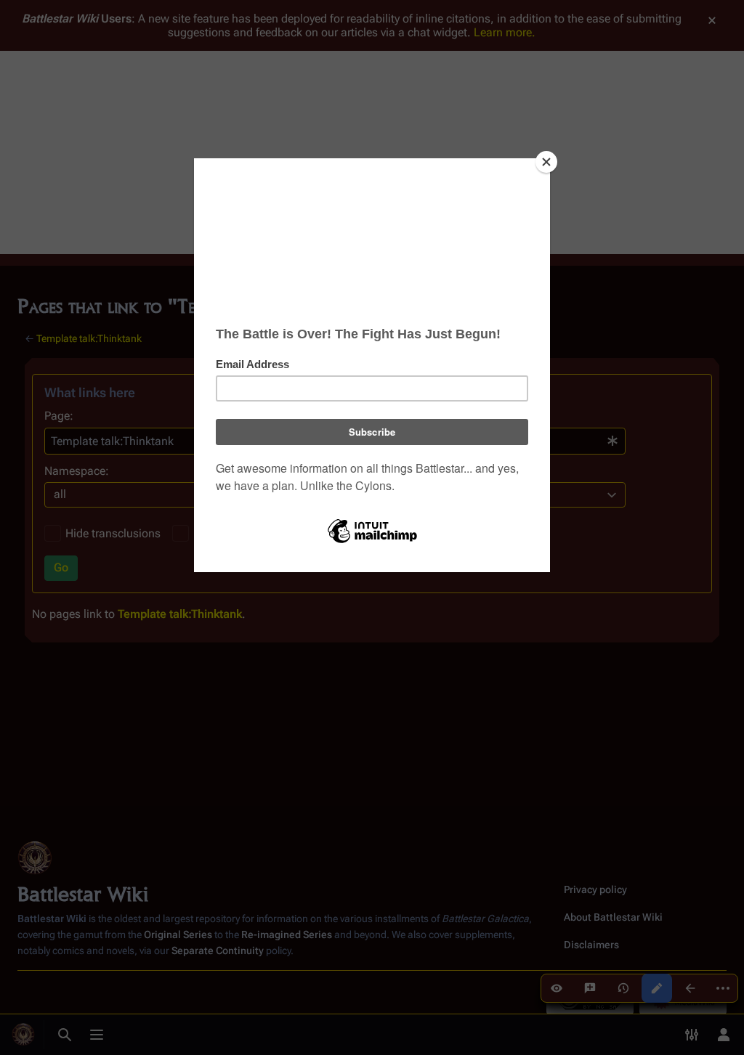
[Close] (546, 162)
